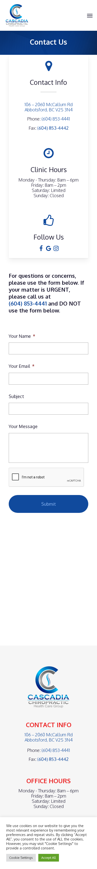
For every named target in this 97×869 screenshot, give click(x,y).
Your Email (22, 366)
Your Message (23, 426)
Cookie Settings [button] (21, 858)
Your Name (22, 336)
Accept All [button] (48, 858)
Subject (16, 396)
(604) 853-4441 (56, 119)
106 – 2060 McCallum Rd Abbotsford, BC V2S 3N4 (48, 107)
